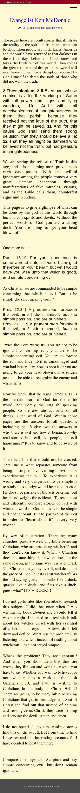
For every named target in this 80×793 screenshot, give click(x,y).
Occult (27, 2)
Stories (19, 2)
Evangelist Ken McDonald (40, 20)
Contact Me (52, 786)
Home (9, 2)
